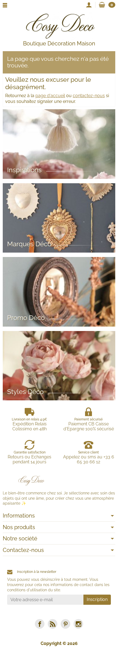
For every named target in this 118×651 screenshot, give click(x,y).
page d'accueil (50, 95)
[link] (39, 624)
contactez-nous (89, 95)
